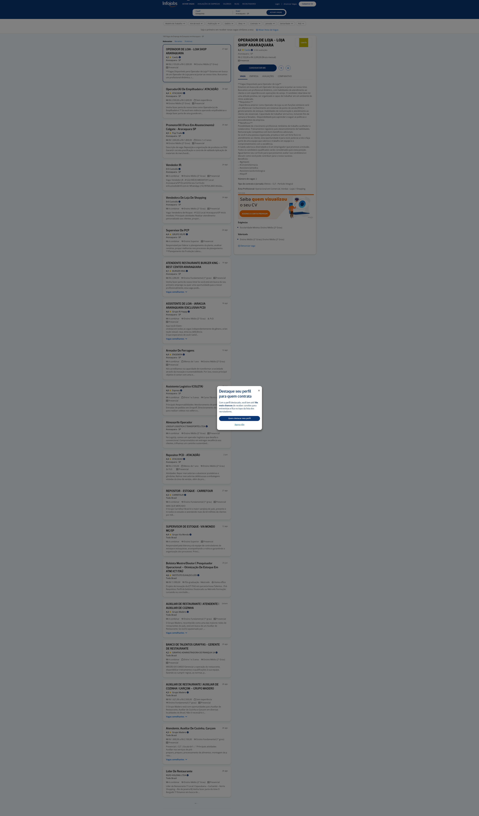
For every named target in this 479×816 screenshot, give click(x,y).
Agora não (239, 424)
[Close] (259, 390)
